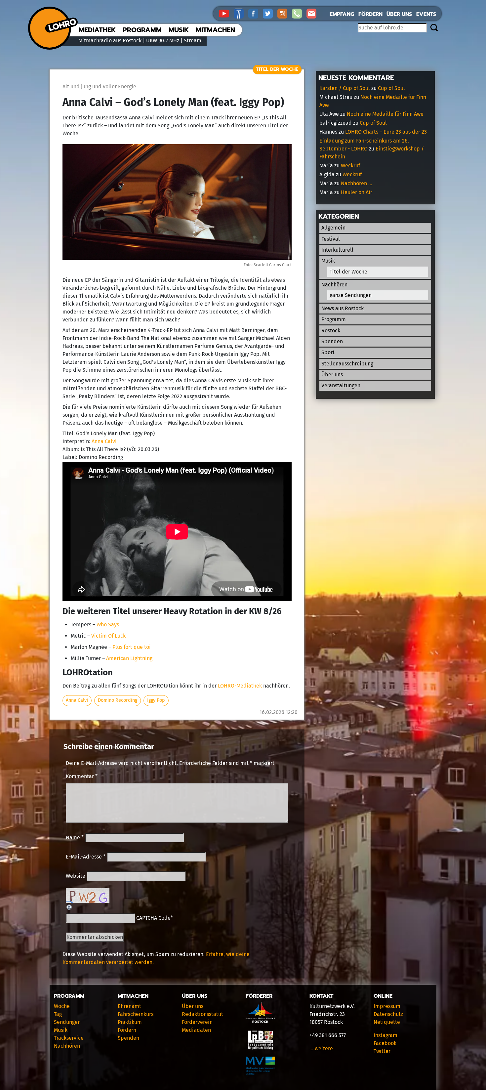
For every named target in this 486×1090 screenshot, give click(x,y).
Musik (179, 30)
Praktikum (130, 1022)
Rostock (330, 330)
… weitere (321, 1048)
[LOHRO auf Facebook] (255, 13)
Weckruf (350, 165)
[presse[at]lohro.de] (313, 13)
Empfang (342, 14)
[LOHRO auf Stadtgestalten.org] (241, 13)
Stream (192, 40)
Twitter (382, 1051)
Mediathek (97, 30)
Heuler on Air (356, 192)
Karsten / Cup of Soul (344, 88)
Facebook (385, 1043)
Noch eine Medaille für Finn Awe (385, 114)
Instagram (385, 1035)
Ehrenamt (129, 1006)
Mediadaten (196, 1030)
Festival (330, 239)
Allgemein (333, 228)
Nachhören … (356, 183)
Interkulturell (337, 250)
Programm (142, 30)
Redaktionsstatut (202, 1014)
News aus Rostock (342, 308)
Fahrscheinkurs (135, 1014)
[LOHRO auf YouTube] (226, 13)
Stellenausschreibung (347, 363)
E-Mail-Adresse (85, 857)
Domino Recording (117, 700)
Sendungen (67, 1022)
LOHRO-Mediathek (240, 686)
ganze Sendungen (351, 295)
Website (75, 876)
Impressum (387, 1006)
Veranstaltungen (340, 385)
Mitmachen (215, 30)
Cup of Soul (391, 88)
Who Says (108, 624)
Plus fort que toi (131, 647)
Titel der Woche (277, 69)
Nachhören (334, 284)
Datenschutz (388, 1014)
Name (75, 837)
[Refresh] (69, 906)
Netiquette (387, 1022)
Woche (62, 1006)
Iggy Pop (156, 700)
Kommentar (82, 776)
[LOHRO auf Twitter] (270, 13)
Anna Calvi (104, 441)
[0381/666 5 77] (299, 13)
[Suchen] (434, 28)
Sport (328, 352)
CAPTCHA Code (153, 918)
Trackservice (69, 1038)
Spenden (332, 341)
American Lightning (129, 658)
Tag (58, 1014)
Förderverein (197, 1022)
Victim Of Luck (108, 636)
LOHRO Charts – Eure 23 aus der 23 (386, 132)
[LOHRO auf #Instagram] (284, 13)
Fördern (370, 14)
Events (426, 14)
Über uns (399, 14)
